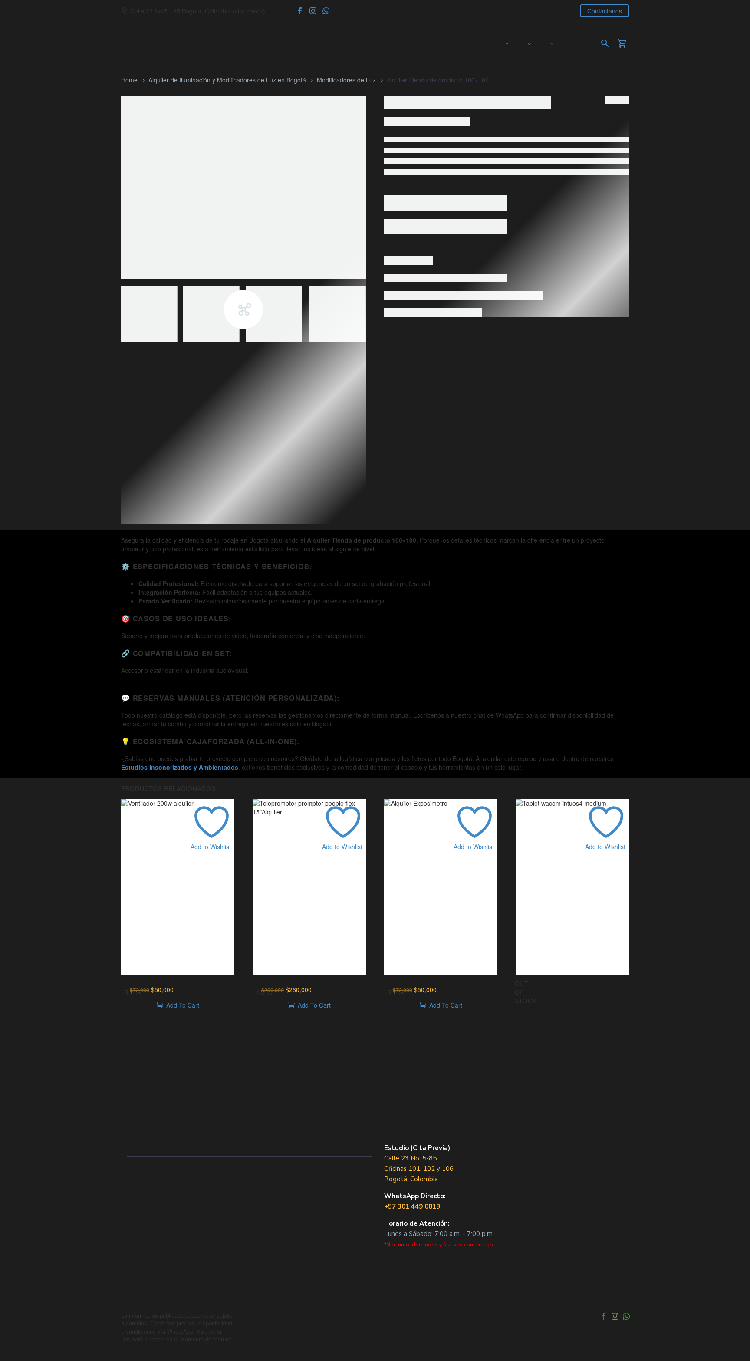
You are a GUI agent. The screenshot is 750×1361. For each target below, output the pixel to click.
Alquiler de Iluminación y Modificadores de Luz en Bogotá (227, 80)
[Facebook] (299, 10)
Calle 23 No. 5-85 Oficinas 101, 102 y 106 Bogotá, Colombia (419, 1168)
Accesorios (495, 337)
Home (129, 80)
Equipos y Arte (529, 43)
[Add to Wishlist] (392, 305)
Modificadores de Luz (346, 80)
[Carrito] (625, 43)
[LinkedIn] (448, 372)
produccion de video (554, 347)
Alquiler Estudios (506, 43)
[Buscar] (603, 43)
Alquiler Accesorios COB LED (553, 337)
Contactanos (604, 11)
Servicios (552, 43)
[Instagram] (312, 10)
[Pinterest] (435, 372)
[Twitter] (422, 372)
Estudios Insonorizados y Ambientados (179, 767)
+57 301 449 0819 (412, 1206)
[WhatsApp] (325, 10)
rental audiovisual (413, 360)
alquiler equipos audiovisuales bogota (459, 347)
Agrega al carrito (429, 266)
